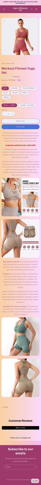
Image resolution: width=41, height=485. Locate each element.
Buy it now (21, 127)
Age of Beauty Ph (17, 479)
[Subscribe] (35, 467)
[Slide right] (25, 59)
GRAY (25, 92)
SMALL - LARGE (9, 105)
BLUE (6, 92)
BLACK (15, 92)
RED (5, 88)
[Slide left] (16, 59)
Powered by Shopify (28, 479)
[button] (4, 9)
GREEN (6, 97)
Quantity (4, 109)
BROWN (15, 88)
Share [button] (6, 407)
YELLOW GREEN (29, 88)
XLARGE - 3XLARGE (27, 105)
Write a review (20, 428)
